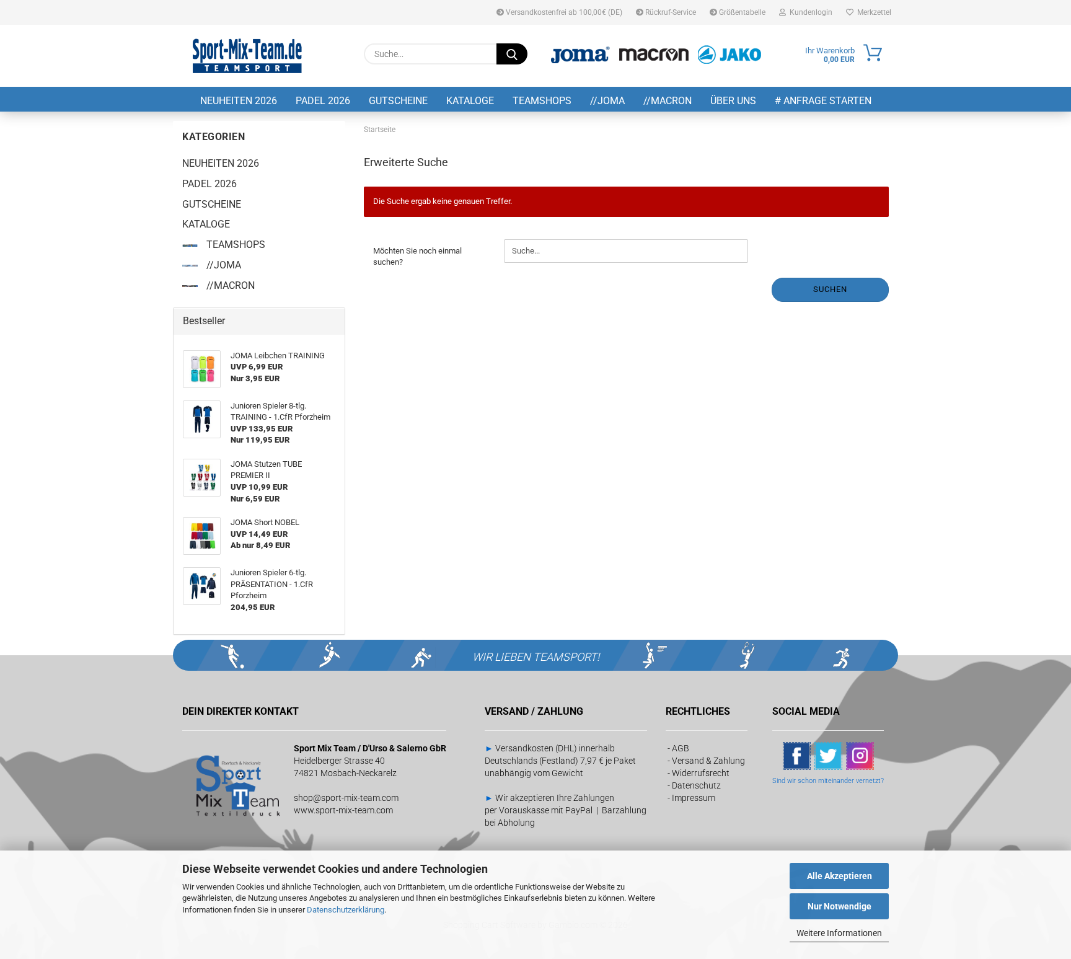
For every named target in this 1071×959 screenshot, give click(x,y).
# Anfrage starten (823, 101)
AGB (680, 748)
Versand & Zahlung (708, 761)
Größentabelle (741, 12)
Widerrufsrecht (700, 773)
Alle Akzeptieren (839, 876)
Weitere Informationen (839, 933)
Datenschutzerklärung (345, 909)
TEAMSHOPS (542, 101)
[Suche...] (511, 53)
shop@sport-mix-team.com (346, 798)
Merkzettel (872, 12)
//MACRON (667, 101)
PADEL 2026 (323, 101)
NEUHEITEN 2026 (238, 101)
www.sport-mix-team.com (343, 810)
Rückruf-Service (669, 12)
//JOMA (607, 101)
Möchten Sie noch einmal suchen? (417, 256)
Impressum (693, 798)
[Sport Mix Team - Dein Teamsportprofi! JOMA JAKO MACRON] (247, 56)
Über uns (733, 101)
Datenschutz (696, 785)
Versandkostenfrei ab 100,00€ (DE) (563, 12)
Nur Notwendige (839, 906)
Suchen (830, 289)
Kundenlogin (809, 12)
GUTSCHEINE (398, 101)
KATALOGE (470, 101)
